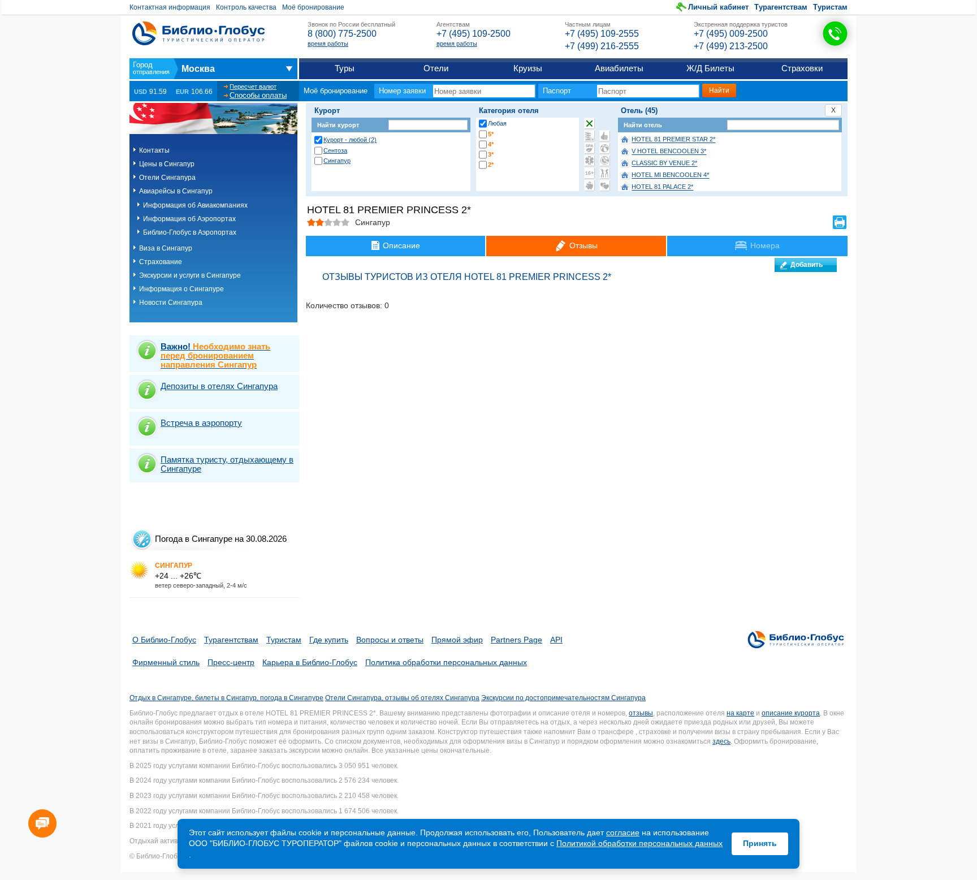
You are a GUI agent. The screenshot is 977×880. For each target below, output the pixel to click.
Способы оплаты (258, 95)
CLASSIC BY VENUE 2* (664, 163)
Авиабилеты (619, 68)
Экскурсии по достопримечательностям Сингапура (563, 698)
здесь (721, 741)
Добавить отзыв (806, 266)
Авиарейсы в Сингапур (176, 191)
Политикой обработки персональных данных (639, 843)
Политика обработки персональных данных (446, 662)
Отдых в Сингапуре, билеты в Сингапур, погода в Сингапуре (226, 698)
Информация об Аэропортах (189, 219)
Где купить (328, 639)
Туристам (830, 7)
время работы (328, 43)
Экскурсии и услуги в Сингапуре (190, 275)
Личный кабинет (718, 7)
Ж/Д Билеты (710, 68)
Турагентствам (780, 7)
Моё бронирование (313, 7)
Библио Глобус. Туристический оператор (198, 33)
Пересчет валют (253, 86)
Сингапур (337, 160)
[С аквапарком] (589, 135)
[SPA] (589, 148)
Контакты (154, 150)
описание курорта (791, 713)
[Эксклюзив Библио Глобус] (604, 160)
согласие (622, 832)
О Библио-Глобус (164, 639)
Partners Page (516, 639)
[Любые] (589, 123)
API (556, 639)
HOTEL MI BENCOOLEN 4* (670, 175)
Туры (345, 68)
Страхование (160, 262)
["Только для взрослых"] (589, 173)
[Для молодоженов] (604, 185)
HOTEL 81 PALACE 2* (662, 187)
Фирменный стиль (166, 662)
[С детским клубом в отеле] (604, 148)
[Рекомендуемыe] (604, 135)
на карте (740, 713)
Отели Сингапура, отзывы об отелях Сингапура (402, 698)
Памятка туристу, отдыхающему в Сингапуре (227, 464)
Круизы (527, 68)
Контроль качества (246, 7)
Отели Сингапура (167, 178)
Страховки (802, 68)
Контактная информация (169, 7)
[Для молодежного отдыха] (604, 173)
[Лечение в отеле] (589, 160)
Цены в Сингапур (166, 164)
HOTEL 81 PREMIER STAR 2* (673, 139)
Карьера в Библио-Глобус (309, 662)
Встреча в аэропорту (201, 423)
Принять (760, 843)
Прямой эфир (457, 639)
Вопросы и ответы (389, 639)
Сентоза (335, 150)
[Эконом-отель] (589, 185)
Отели (435, 68)
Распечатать (839, 222)
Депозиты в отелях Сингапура (219, 386)
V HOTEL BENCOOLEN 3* (669, 151)
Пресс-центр (230, 662)
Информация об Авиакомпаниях (195, 205)
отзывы (641, 713)
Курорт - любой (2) (350, 139)
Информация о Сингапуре (181, 289)
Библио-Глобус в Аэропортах (189, 232)
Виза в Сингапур (165, 248)
